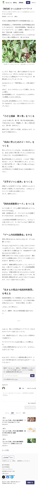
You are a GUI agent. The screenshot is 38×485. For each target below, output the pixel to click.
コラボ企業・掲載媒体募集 (8, 475)
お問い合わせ (5, 473)
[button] (3, 388)
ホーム (7, 413)
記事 (12, 413)
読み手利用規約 (6, 467)
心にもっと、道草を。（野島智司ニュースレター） (15, 2)
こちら (16, 379)
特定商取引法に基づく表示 (8, 471)
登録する (30, 482)
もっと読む (5, 450)
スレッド (18, 413)
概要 (24, 413)
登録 (28, 2)
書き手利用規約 (6, 464)
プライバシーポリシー (7, 469)
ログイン (34, 2)
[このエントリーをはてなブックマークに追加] (12, 477)
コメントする (30, 407)
